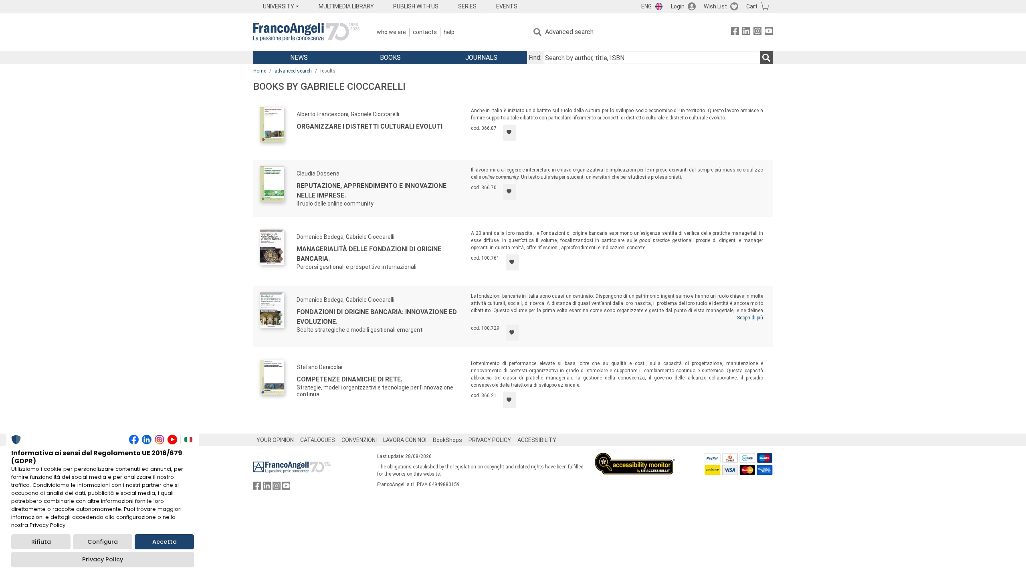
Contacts (425, 32)
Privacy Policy (102, 559)
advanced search (293, 71)
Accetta (164, 542)
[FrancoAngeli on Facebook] (735, 32)
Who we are (391, 32)
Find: (535, 57)
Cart (751, 6)
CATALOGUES (317, 440)
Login (678, 6)
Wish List (715, 6)
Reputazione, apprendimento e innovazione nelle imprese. (371, 190)
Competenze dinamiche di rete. (349, 379)
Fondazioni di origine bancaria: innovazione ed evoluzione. (377, 316)
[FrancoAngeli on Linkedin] (746, 32)
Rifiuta (41, 542)
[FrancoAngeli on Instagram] (757, 32)
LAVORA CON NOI (404, 440)
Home (259, 71)
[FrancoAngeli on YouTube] (769, 32)
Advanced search (569, 32)
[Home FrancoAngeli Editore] (306, 32)
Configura (102, 542)
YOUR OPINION (275, 440)
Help (449, 32)
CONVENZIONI (359, 440)
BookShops (447, 440)
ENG (646, 6)
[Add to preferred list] (509, 133)
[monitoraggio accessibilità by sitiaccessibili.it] (635, 457)
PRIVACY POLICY (490, 440)
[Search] (766, 57)
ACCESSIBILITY (536, 440)
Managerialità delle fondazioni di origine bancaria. (369, 253)
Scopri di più (750, 318)
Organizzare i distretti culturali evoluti (369, 126)
